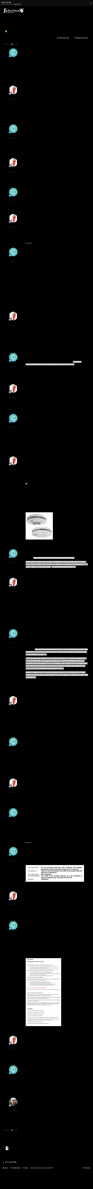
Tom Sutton (13, 1109)
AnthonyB (13, 97)
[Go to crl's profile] (6, 31)
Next (12, 44)
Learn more (3, 3)
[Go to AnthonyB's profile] (13, 90)
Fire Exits (28, 31)
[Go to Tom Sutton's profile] (13, 1102)
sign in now (39, 1140)
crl (9, 31)
